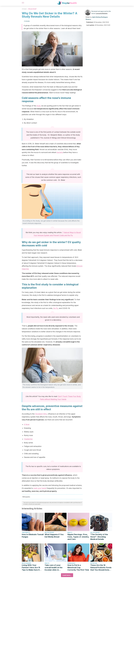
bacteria (60, 152)
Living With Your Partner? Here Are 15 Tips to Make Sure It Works (31, 567)
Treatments (26, 532)
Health (47, 563)
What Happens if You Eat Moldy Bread (54, 535)
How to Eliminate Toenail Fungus (33, 535)
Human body (71, 563)
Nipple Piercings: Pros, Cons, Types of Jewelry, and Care (78, 536)
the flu (55, 308)
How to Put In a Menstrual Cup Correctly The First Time (78, 567)
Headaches (28, 439)
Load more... (67, 575)
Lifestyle (24, 9)
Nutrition (93, 563)
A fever (26, 424)
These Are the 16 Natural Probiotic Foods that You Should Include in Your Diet (100, 567)
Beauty (69, 532)
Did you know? (32, 9)
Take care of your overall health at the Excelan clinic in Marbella (53, 567)
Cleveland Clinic (41, 414)
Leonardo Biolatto (101, 13)
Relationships (26, 563)
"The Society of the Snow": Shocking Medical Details (99, 536)
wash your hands (39, 488)
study (39, 106)
